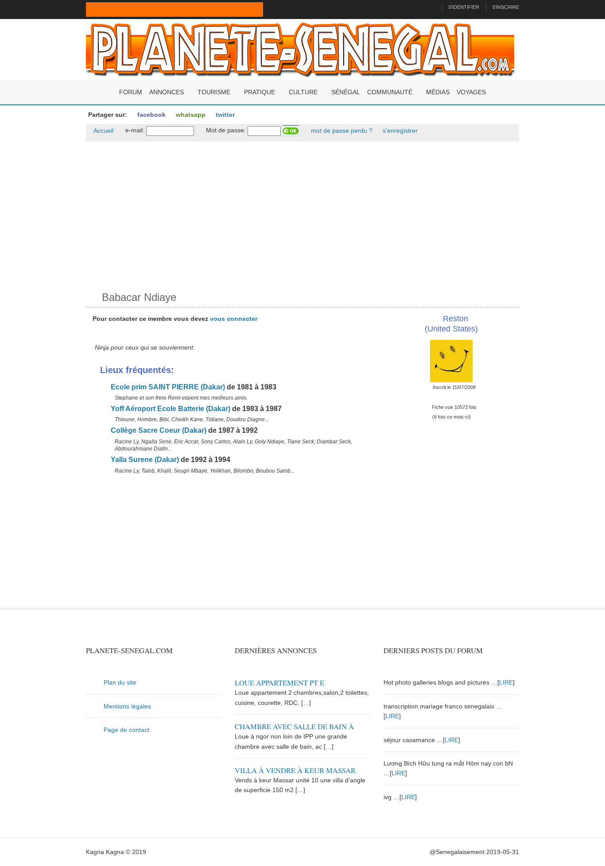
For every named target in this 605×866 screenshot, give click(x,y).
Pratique (259, 92)
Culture (303, 92)
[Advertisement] (302, 215)
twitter (224, 114)
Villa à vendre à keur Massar (295, 770)
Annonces (166, 92)
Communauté (389, 92)
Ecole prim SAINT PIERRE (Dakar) (167, 387)
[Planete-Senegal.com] (300, 48)
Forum (130, 92)
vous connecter (233, 318)
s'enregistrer (399, 130)
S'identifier (463, 7)
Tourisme (214, 92)
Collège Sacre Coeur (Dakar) (157, 430)
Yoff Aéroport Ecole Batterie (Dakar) (169, 408)
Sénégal (345, 92)
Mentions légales (127, 706)
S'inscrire (505, 7)
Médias (438, 92)
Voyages (471, 92)
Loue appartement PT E (279, 682)
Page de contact (126, 729)
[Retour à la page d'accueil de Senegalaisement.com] (431, 7)
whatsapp (190, 114)
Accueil (102, 130)
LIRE (506, 682)
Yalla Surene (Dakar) (144, 459)
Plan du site (120, 682)
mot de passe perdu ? (340, 130)
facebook (151, 114)
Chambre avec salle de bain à (294, 726)
